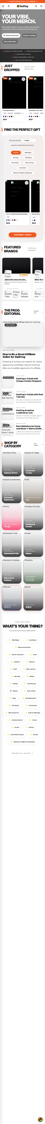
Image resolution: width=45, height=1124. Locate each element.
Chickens (28, 158)
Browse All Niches (21, 753)
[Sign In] (9, 6)
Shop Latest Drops (12, 35)
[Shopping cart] (41, 6)
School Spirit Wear (10, 41)
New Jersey (30, 163)
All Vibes (36, 444)
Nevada (15, 158)
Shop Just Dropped (29, 68)
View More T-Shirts (22, 235)
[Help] (40, 1119)
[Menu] (3, 6)
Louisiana (22, 168)
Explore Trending (29, 35)
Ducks (16, 153)
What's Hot (36, 312)
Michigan (28, 153)
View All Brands (32, 249)
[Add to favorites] (23, 79)
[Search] (36, 6)
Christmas (15, 163)
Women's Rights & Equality (22, 173)
